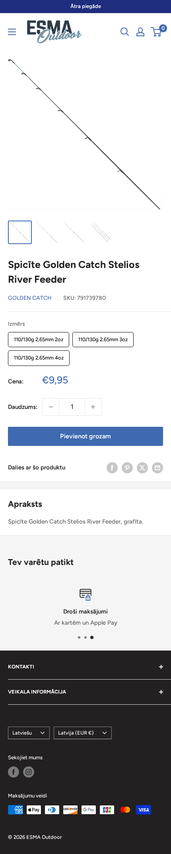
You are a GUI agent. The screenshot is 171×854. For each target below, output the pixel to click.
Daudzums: (22, 406)
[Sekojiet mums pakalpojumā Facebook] (13, 772)
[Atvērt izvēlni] (12, 32)
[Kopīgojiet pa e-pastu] (157, 467)
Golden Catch (30, 298)
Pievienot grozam (85, 436)
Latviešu (22, 733)
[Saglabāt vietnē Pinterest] (127, 467)
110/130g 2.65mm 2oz (38, 337)
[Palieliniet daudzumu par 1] (93, 407)
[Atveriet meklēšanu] (124, 31)
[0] (156, 32)
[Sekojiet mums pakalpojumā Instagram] (28, 772)
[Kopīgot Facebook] (112, 467)
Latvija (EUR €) (76, 733)
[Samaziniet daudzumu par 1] (51, 407)
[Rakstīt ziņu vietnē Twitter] (142, 467)
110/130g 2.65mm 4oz (38, 355)
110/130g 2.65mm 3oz (103, 337)
